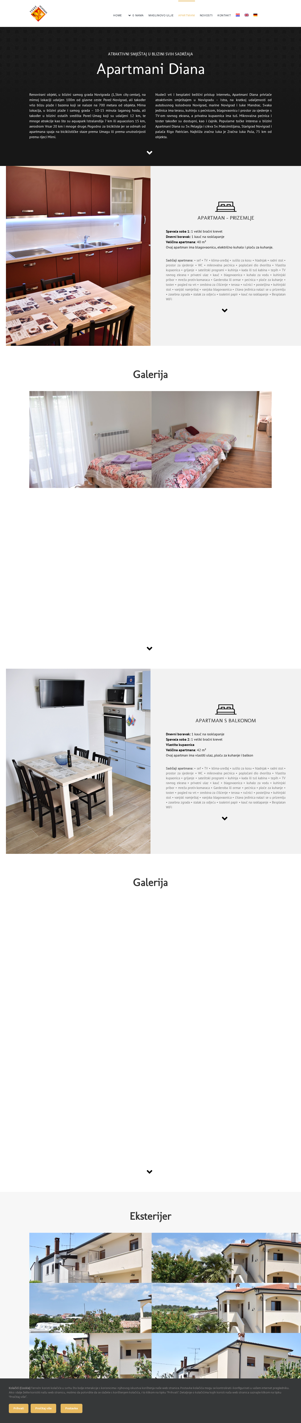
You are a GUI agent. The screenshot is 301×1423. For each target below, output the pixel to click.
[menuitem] (238, 13)
